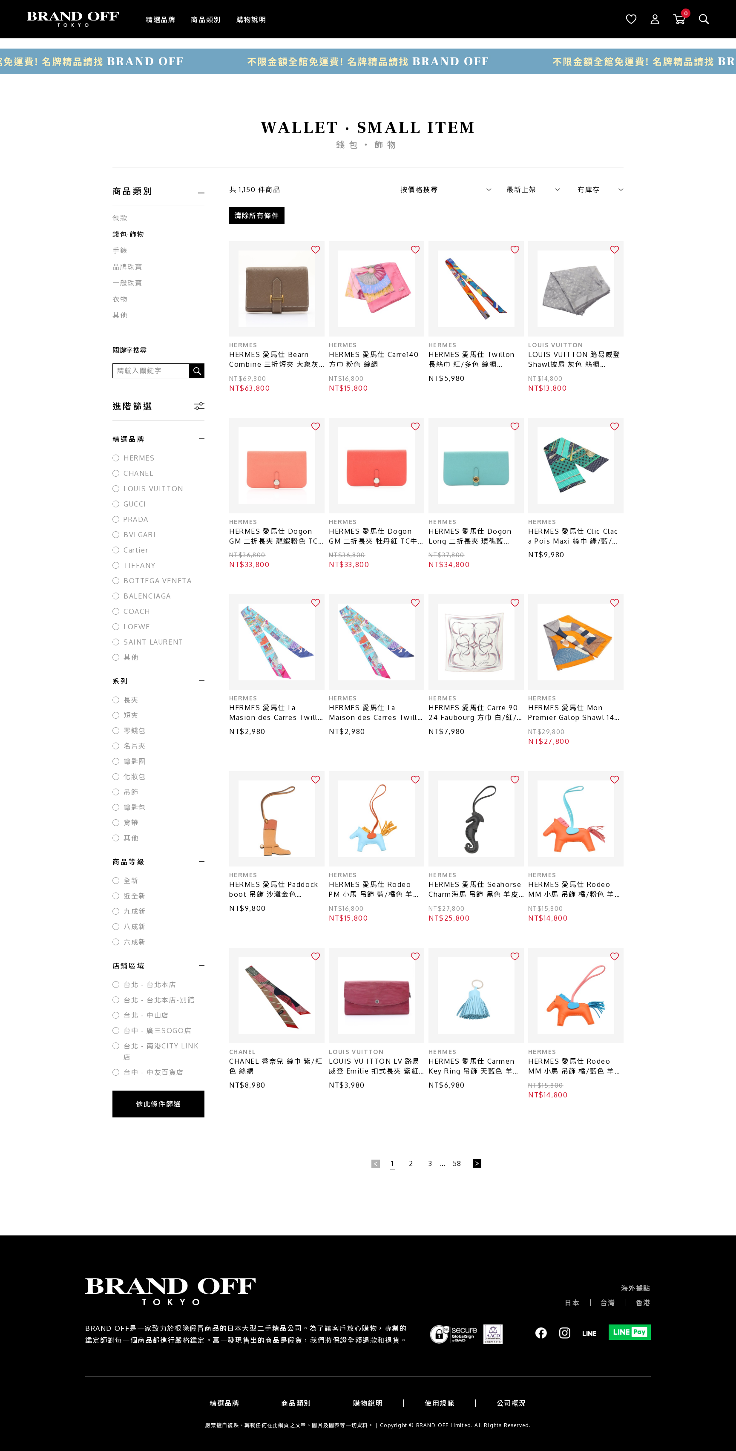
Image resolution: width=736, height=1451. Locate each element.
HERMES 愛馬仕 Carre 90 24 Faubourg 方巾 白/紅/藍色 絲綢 (473, 713)
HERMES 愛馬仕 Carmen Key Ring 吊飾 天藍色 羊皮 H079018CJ (474, 1066)
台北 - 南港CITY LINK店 (161, 1051)
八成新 (135, 926)
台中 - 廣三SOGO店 (158, 1030)
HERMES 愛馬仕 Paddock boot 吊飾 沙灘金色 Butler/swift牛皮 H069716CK (274, 889)
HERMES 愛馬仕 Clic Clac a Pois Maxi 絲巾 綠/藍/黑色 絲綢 (574, 536)
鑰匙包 (135, 807)
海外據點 (636, 1288)
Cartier (136, 550)
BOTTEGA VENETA (158, 580)
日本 (572, 1302)
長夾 (131, 700)
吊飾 (131, 792)
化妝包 (135, 776)
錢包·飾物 (128, 234)
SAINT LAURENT (154, 642)
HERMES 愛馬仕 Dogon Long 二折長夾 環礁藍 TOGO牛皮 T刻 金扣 (470, 536)
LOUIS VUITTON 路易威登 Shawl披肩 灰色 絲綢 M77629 (574, 359)
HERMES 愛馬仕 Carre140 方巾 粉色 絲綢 (374, 359)
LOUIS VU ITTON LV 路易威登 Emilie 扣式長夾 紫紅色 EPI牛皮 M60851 (374, 1066)
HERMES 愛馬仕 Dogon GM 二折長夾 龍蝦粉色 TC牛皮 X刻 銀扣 (273, 536)
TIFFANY (139, 565)
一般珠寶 (127, 283)
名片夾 (135, 746)
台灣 (608, 1302)
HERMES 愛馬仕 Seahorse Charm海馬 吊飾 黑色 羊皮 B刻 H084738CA (474, 889)
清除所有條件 (256, 215)
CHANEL (139, 473)
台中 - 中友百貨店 (154, 1072)
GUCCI (135, 504)
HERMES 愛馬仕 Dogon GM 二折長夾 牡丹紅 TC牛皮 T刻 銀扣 (373, 536)
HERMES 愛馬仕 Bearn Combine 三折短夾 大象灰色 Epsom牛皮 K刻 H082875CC (274, 359)
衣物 (119, 299)
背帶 (131, 822)
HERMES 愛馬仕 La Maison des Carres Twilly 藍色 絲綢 (375, 713)
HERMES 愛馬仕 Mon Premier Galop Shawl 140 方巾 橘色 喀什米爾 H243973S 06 (573, 713)
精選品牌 (160, 19)
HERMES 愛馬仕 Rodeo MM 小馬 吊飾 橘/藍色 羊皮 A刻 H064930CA (575, 1066)
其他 (119, 315)
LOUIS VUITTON (154, 488)
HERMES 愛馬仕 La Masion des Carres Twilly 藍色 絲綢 (275, 713)
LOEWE (137, 626)
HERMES (139, 458)
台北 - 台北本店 (150, 984)
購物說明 (251, 19)
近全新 (135, 896)
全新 (131, 880)
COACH (137, 611)
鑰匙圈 (135, 761)
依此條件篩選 (158, 1104)
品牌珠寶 (127, 266)
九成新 (135, 911)
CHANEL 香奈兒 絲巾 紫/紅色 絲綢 (275, 1066)
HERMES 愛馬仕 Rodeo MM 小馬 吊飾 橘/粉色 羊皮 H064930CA (575, 889)
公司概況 (511, 1403)
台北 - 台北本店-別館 (159, 1000)
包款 (119, 218)
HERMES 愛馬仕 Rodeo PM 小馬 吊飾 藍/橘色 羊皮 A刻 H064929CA (375, 889)
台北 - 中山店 (146, 1015)
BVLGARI (140, 534)
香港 (643, 1302)
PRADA (136, 519)
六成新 (135, 942)
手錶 (119, 250)
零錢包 (135, 730)
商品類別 (206, 19)
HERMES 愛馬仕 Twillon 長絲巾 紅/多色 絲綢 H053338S (471, 359)
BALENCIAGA (147, 596)
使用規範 (439, 1403)
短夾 (131, 715)
